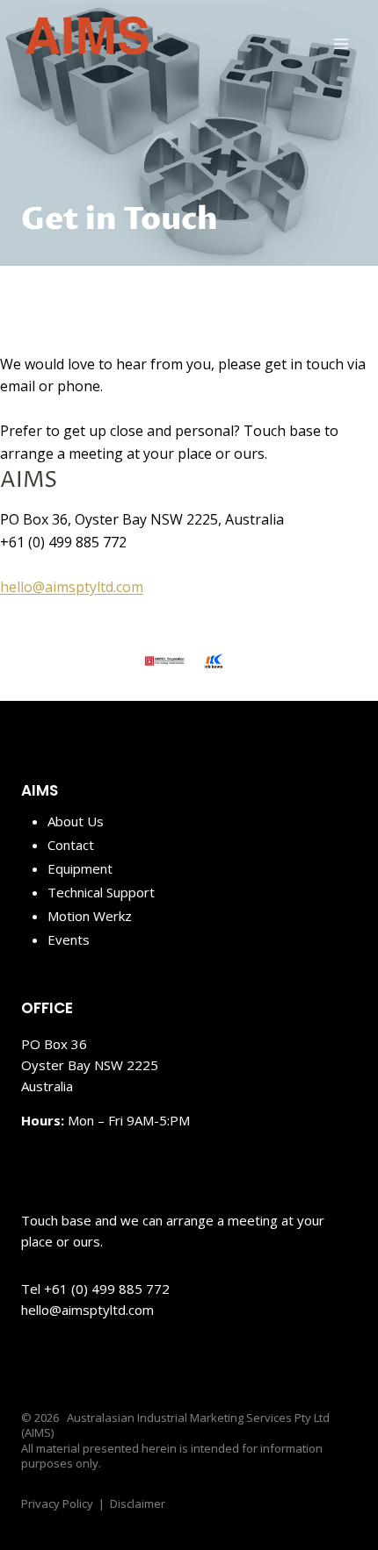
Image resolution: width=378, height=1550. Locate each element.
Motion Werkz (89, 916)
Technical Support (101, 892)
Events (68, 939)
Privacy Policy (57, 1503)
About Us (75, 821)
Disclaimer (137, 1503)
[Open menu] (340, 43)
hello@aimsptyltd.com (71, 586)
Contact (70, 845)
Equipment (80, 868)
